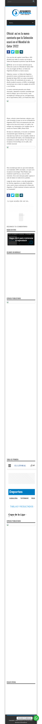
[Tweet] (12, 51)
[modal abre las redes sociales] (21, 51)
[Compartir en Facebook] (8, 51)
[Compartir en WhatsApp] (17, 51)
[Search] (33, 1)
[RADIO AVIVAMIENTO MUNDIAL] (21, 14)
